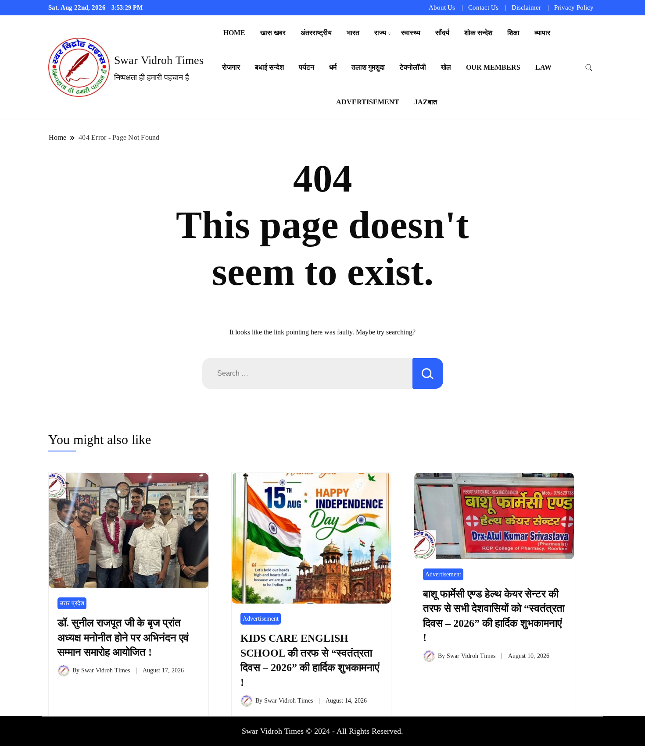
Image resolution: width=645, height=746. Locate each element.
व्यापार (542, 32)
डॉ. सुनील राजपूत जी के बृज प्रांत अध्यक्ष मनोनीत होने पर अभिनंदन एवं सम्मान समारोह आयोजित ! (123, 637)
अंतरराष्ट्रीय (316, 32)
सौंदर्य (442, 32)
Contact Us (483, 7)
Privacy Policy (574, 7)
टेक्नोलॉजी (413, 67)
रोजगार (231, 67)
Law (543, 67)
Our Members (493, 67)
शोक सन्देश (478, 32)
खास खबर (273, 32)
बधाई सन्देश (269, 67)
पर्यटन (306, 67)
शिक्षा (513, 32)
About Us (442, 7)
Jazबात (425, 102)
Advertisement (367, 102)
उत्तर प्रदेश (72, 603)
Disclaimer (526, 7)
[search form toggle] (589, 68)
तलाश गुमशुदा (368, 67)
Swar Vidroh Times (159, 60)
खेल (446, 67)
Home (234, 32)
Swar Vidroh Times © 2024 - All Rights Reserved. (322, 731)
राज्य (380, 32)
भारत (353, 32)
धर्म (333, 67)
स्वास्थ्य (410, 32)
